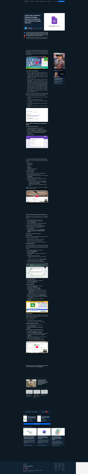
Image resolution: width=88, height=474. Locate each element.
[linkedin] (30, 28)
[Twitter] (24, 468)
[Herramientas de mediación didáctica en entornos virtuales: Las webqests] (44, 432)
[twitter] (28, 28)
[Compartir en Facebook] (24, 32)
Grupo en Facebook (30, 470)
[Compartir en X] (24, 34)
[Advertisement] (44, 7)
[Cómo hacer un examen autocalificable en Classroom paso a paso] (44, 392)
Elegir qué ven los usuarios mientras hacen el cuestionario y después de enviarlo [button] (36, 214)
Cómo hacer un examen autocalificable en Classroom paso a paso (44, 395)
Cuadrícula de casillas (30, 170)
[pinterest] (32, 28)
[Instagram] (25, 468)
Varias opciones (29, 164)
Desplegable (29, 167)
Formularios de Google (32, 250)
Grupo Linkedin (40, 470)
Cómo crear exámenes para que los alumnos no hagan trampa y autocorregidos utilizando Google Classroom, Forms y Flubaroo (29, 395)
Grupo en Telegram (25, 470)
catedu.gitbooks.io (40, 366)
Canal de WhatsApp (36, 470)
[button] (24, 1)
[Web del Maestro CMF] (26, 28)
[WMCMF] (28, 468)
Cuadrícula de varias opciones (32, 168)
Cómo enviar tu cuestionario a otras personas (33, 233)
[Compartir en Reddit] (24, 35)
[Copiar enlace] (24, 37)
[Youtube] (23, 468)
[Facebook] (27, 468)
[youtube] (27, 28)
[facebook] (31, 28)
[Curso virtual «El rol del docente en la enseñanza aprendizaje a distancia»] (39, 419)
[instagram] (29, 28)
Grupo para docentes (61, 1)
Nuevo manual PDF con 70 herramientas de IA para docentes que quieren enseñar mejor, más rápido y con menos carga (43, 382)
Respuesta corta (30, 163)
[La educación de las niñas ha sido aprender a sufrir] (59, 74)
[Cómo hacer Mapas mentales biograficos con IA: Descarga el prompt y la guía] (59, 61)
